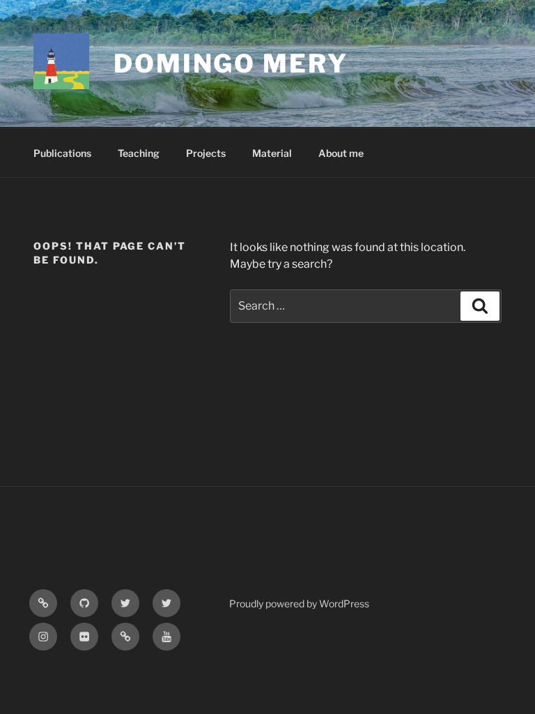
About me (341, 153)
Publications (62, 153)
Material (272, 153)
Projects (206, 153)
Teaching (139, 153)
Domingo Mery (231, 63)
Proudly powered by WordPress (299, 603)
